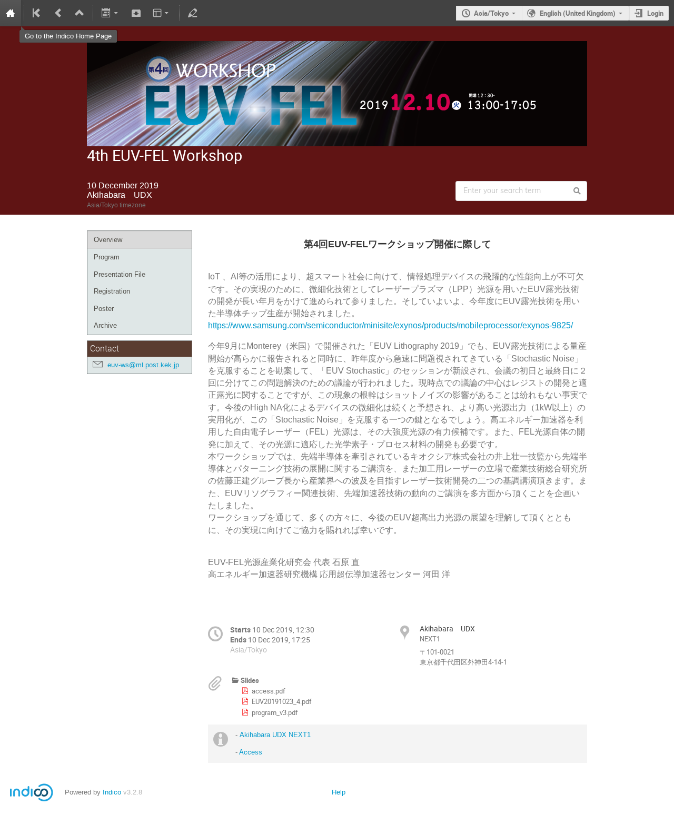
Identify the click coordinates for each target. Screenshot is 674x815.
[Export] (111, 13)
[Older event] (58, 13)
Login (655, 13)
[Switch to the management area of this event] (192, 13)
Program (107, 257)
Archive (105, 325)
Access (250, 752)
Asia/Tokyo (491, 13)
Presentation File (119, 274)
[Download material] (135, 13)
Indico (112, 792)
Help (338, 792)
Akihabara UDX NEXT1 (275, 735)
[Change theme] (161, 13)
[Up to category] (79, 13)
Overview (108, 240)
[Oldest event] (37, 13)
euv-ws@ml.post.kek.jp (143, 364)
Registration (112, 291)
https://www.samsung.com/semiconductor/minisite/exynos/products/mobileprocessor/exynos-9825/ (391, 325)
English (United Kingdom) (578, 13)
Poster (104, 309)
